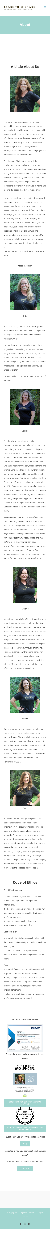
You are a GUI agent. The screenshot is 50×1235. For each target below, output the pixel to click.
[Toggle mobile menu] (45, 6)
